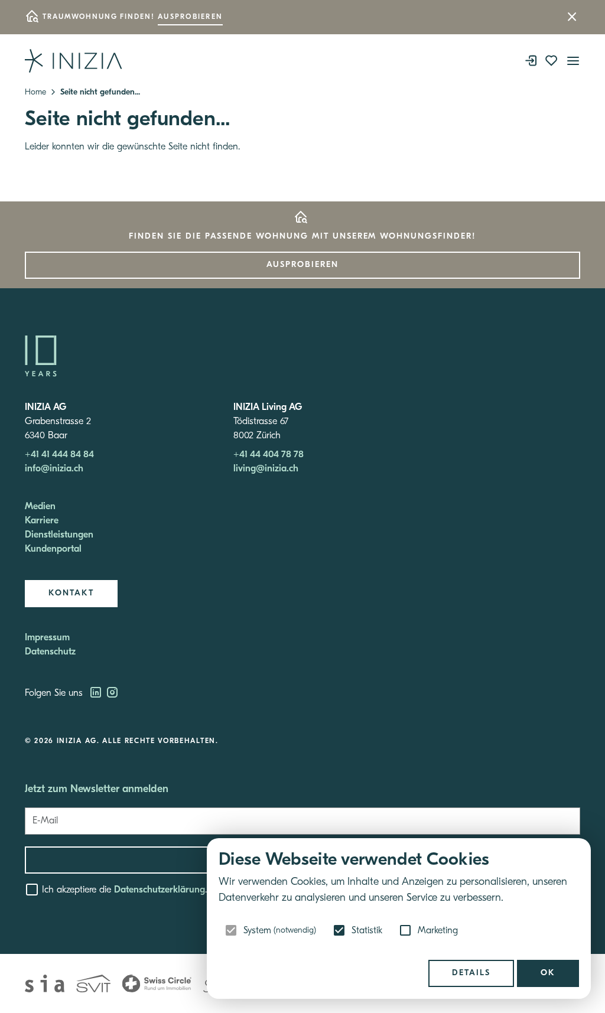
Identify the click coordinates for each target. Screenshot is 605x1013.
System (279, 931)
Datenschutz (50, 652)
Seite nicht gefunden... (100, 92)
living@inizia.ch (265, 469)
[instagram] (112, 693)
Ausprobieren (190, 17)
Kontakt (71, 593)
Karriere (41, 521)
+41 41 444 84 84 (59, 455)
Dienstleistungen (59, 535)
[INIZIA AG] (73, 61)
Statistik (367, 931)
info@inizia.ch (54, 469)
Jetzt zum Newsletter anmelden (96, 789)
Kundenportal (53, 549)
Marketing (438, 931)
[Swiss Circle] (156, 983)
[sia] (44, 983)
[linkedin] (97, 693)
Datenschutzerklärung (159, 890)
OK (548, 973)
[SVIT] (93, 983)
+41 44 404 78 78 (268, 455)
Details (471, 973)
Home (35, 92)
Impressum (47, 638)
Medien (40, 507)
